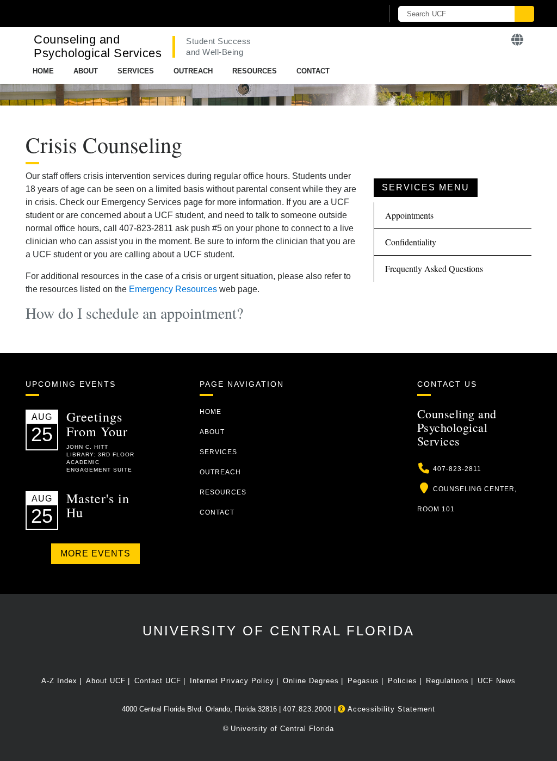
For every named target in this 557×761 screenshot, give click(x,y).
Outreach (193, 71)
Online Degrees (311, 681)
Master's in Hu (97, 505)
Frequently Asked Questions (434, 268)
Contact (313, 71)
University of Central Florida (278, 630)
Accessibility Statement (390, 709)
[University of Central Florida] (103, 13)
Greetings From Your (97, 424)
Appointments (409, 215)
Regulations (447, 681)
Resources (254, 71)
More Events (95, 553)
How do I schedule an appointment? (134, 312)
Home (43, 71)
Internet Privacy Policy (232, 681)
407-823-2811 (457, 469)
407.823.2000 (307, 709)
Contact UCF (157, 681)
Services (135, 71)
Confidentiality (410, 242)
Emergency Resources (173, 289)
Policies (402, 681)
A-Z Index (59, 681)
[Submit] (524, 14)
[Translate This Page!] (517, 40)
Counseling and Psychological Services (98, 46)
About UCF (106, 681)
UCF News (497, 681)
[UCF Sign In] (348, 14)
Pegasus (363, 681)
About (85, 71)
